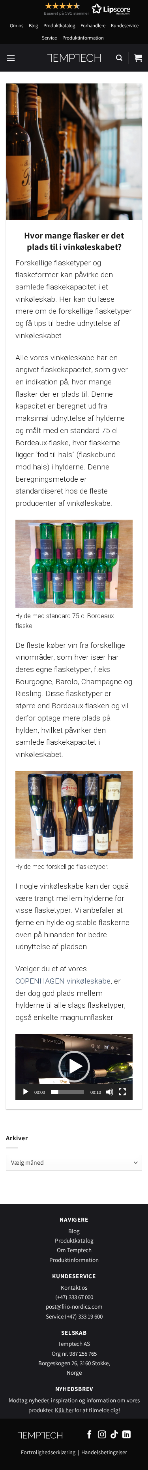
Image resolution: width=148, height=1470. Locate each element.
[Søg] (119, 58)
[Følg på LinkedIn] (126, 1435)
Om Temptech (74, 1250)
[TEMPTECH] (74, 58)
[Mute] (110, 1092)
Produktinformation (83, 37)
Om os (16, 25)
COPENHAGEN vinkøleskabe (63, 981)
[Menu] (10, 58)
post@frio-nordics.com (74, 1306)
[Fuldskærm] (122, 1092)
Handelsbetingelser (104, 1452)
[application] (74, 1067)
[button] (72, 9)
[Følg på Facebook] (89, 1435)
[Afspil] (26, 1092)
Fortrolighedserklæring (48, 1452)
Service (49, 37)
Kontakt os (74, 1287)
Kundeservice (125, 25)
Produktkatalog (59, 25)
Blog (33, 25)
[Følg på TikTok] (114, 1435)
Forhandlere (93, 25)
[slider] (67, 1092)
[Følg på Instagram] (102, 1435)
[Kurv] (138, 57)
